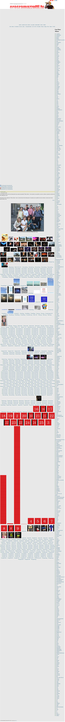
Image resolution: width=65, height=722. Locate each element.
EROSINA (58, 250)
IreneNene (58, 361)
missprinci (58, 488)
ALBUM (23, 24)
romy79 (57, 595)
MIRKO (57, 486)
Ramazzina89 (58, 575)
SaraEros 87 (58, 619)
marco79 (57, 442)
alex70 (57, 54)
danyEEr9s (58, 189)
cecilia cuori (58, 147)
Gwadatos (58, 344)
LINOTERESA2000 (59, 416)
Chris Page (58, 150)
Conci (57, 162)
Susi (57, 655)
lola (56, 421)
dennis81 (57, 198)
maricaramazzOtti (59, 450)
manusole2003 (58, 440)
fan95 (57, 280)
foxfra (57, 296)
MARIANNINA (59, 448)
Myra (57, 499)
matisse (57, 467)
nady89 (57, 502)
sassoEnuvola (58, 622)
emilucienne (58, 220)
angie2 (57, 76)
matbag (57, 466)
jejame (57, 369)
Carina (57, 138)
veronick (57, 698)
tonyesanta (58, 675)
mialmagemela (58, 477)
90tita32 (57, 38)
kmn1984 (57, 399)
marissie (57, 460)
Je (56, 379)
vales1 (57, 688)
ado (56, 46)
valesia (57, 689)
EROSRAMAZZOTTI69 (59, 259)
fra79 (57, 297)
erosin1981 (58, 249)
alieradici (57, 60)
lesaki (57, 412)
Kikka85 (57, 395)
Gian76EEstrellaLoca (59, 320)
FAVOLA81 (58, 286)
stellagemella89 (58, 649)
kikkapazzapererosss (59, 396)
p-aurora (57, 532)
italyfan (57, 363)
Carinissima (58, 140)
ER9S (57, 225)
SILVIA (57, 633)
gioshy (57, 329)
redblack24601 (58, 586)
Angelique (58, 74)
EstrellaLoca (58, 275)
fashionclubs (58, 282)
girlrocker (57, 331)
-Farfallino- (58, 33)
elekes (57, 206)
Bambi (57, 107)
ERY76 (57, 270)
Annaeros (57, 82)
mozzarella (58, 496)
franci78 (57, 298)
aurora (57, 103)
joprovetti (57, 380)
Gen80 (57, 314)
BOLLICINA (58, 127)
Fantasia (57, 281)
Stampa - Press (46, 26)
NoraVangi (58, 525)
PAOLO (57, 536)
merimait (57, 475)
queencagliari (58, 567)
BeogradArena (58, 118)
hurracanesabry (58, 351)
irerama (57, 362)
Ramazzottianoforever (59, 579)
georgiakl (57, 315)
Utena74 (57, 678)
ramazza (57, 574)
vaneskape (58, 693)
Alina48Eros (58, 62)
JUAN (57, 383)
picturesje (57, 553)
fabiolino (57, 277)
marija (57, 453)
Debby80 (57, 194)
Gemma (57, 313)
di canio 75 (58, 200)
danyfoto (57, 190)
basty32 (57, 112)
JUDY (57, 385)
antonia (57, 92)
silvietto (57, 634)
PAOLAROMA (59, 535)
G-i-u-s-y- (58, 302)
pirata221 (57, 559)
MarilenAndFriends (59, 455)
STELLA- (58, 645)
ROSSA (57, 602)
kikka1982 (58, 394)
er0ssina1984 (58, 223)
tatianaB (57, 660)
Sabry (57, 607)
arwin (57, 96)
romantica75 (58, 594)
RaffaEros (58, 570)
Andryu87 (58, 70)
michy (57, 481)
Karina (57, 389)
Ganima (57, 308)
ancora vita (58, 68)
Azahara (57, 106)
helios (57, 346)
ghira (57, 319)
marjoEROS (58, 461)
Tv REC (53, 26)
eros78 (57, 238)
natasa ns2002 (58, 505)
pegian (57, 542)
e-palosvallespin (58, 204)
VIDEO (44, 24)
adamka (57, 43)
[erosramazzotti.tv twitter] (55, 0)
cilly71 (57, 152)
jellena (57, 374)
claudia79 (57, 157)
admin (57, 44)
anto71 (57, 90)
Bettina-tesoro (58, 119)
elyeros (57, 212)
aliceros (57, 58)
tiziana (57, 670)
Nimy (57, 516)
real (56, 585)
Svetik (57, 657)
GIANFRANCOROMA (60, 324)
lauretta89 (57, 404)
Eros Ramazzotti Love (59, 266)
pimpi (57, 558)
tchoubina (57, 662)
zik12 (57, 713)
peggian (57, 541)
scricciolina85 (58, 624)
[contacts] (57, 0)
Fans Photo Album (3, 191)
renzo (57, 589)
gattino (57, 309)
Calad (57, 134)
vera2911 (57, 697)
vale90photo (58, 683)
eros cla (57, 264)
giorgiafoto (58, 328)
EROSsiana (58, 260)
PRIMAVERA (58, 563)
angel (57, 71)
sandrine (57, 613)
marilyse (57, 458)
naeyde (57, 503)
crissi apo (57, 172)
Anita (57, 79)
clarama (57, 156)
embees (57, 217)
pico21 (57, 552)
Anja (57, 80)
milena (57, 482)
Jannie (57, 367)
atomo (57, 102)
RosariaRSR (58, 600)
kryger (57, 400)
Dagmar (57, 179)
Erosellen (57, 247)
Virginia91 (58, 703)
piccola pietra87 (58, 551)
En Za (57, 222)
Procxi (57, 564)
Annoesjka (58, 86)
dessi (57, 199)
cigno (57, 151)
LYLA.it (16, 720)
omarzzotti (58, 531)
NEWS (20, 24)
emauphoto (58, 216)
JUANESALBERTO (59, 384)
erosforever (58, 248)
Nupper (57, 526)
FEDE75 (57, 290)
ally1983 (57, 63)
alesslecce (57, 52)
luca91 (57, 427)
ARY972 (57, 98)
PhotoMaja (58, 548)
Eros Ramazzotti (3, 185)
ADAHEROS (58, 42)
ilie (56, 353)
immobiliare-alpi (59, 356)
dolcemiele (58, 201)
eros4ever (57, 233)
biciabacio (58, 122)
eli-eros (57, 209)
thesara (57, 665)
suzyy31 (57, 656)
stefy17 (57, 644)
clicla (57, 160)
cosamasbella (58, 167)
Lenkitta (57, 410)
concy (57, 163)
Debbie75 (57, 193)
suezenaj (57, 654)
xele (57, 708)
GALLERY (33, 24)
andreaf (57, 69)
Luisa (57, 431)
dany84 (57, 188)
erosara (57, 243)
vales (57, 687)
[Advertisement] (32, 16)
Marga (57, 443)
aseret (57, 101)
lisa (56, 417)
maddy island (58, 434)
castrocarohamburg (59, 145)
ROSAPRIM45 (58, 599)
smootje (57, 638)
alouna (57, 64)
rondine (57, 596)
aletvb (57, 53)
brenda (57, 128)
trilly (57, 676)
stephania (57, 651)
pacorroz (57, 534)
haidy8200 (58, 345)
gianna (57, 325)
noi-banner (58, 524)
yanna (57, 709)
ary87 (57, 97)
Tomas (57, 672)
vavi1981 (57, 695)
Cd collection (16, 26)
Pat (56, 537)
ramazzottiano (58, 578)
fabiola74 (57, 276)
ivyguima (57, 364)
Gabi (57, 303)
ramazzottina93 (58, 583)
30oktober (58, 36)
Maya (57, 469)
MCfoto (57, 470)
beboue (57, 113)
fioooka (57, 292)
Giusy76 (57, 335)
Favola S (57, 288)
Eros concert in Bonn (59, 228)
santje (57, 616)
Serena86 (57, 628)
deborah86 (58, 195)
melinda (57, 472)
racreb (57, 568)
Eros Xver (58, 269)
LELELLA (58, 407)
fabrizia (57, 279)
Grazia (57, 341)
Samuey (57, 612)
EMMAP (57, 221)
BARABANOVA (59, 109)
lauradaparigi (58, 402)
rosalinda (57, 597)
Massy (57, 464)
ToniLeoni (58, 673)
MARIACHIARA (59, 445)
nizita (57, 520)
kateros (57, 390)
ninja (57, 518)
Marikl (57, 454)
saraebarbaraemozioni (59, 618)
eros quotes (58, 265)
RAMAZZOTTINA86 (60, 581)
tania (57, 659)
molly (57, 492)
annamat (57, 84)
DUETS (28, 24)
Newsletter (38, 26)
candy (57, 135)
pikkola (57, 557)
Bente (57, 117)
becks (57, 114)
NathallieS (58, 507)
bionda (57, 124)
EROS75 (57, 237)
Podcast (42, 26)
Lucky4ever (58, 428)
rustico (57, 606)
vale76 (57, 681)
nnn (57, 521)
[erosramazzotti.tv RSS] (53, 0)
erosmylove (58, 254)
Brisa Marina (58, 130)
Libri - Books (11, 26)
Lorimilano (58, 423)
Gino (57, 326)
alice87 (57, 57)
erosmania (58, 253)
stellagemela (58, 648)
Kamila (57, 388)
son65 (57, 640)
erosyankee (58, 263)
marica (57, 449)
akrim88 (57, 47)
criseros (57, 168)
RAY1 (57, 584)
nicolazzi (57, 515)
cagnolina (57, 133)
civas (57, 155)
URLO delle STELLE (60, 677)
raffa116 (57, 569)
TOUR (41, 24)
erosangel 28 (58, 242)
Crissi (57, 171)
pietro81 (57, 556)
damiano (57, 183)
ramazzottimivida (59, 580)
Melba (57, 471)
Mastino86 (58, 465)
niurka (57, 519)
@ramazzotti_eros (4, 189)
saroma (57, 621)
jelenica (57, 372)
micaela (57, 478)
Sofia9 (57, 639)
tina (56, 667)
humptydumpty (58, 350)
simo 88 (57, 635)
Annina (57, 85)
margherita (58, 444)
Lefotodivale (58, 406)
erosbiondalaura (58, 244)
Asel (57, 100)
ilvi (56, 355)
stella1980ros (58, 646)
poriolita (57, 562)
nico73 (57, 513)
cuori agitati (58, 177)
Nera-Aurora (58, 510)
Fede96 (57, 291)
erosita (57, 252)
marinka (57, 459)
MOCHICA (58, 491)
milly (57, 483)
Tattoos (51, 26)
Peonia (57, 543)
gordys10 (57, 339)
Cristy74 (57, 176)
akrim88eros (58, 48)
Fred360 (57, 299)
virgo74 (57, 704)
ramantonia (58, 572)
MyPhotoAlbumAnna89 (60, 497)
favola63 (57, 285)
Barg (57, 111)
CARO (57, 141)
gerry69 (57, 318)
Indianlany (58, 357)
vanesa (57, 692)
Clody (57, 161)
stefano (57, 643)
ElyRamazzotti (58, 215)
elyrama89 (58, 214)
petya (57, 546)
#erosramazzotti (9, 185)
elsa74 (57, 211)
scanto (57, 623)
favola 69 (57, 287)
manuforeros (58, 437)
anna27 (57, 81)
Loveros (57, 426)
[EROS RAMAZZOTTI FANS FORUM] (51, 0)
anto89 (57, 91)
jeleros (57, 373)
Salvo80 (57, 611)
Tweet (53, 200)
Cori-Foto (57, 166)
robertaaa (57, 591)
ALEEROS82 (58, 49)
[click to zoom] (5, 241)
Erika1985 (58, 226)
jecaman (57, 368)
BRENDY (58, 129)
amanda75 (58, 65)
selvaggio (57, 627)
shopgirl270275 (58, 632)
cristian (57, 174)
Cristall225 (58, 173)
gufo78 (57, 342)
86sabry (57, 37)
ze (56, 711)
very (57, 699)
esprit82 (57, 271)
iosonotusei (58, 358)
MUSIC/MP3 (37, 24)
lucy (57, 429)
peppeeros (58, 545)
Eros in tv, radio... (22, 26)
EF (56, 205)
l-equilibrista (58, 401)
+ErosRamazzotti (4, 187)
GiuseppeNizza (58, 334)
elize (57, 210)
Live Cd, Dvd (34, 26)
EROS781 (58, 239)
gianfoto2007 (58, 323)
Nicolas (57, 514)
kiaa (57, 393)
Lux (57, 433)
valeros (57, 684)
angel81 (57, 73)
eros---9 (57, 231)
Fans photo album (28, 26)
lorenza (57, 422)
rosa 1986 (57, 601)
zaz (56, 710)
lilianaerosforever (59, 415)
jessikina (57, 377)
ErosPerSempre (58, 255)
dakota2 (57, 182)
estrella (57, 274)
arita (57, 95)
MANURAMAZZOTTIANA (60, 439)
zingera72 (57, 714)
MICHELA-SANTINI (60, 480)
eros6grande (58, 236)
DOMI (57, 203)
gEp (57, 317)
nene (57, 509)
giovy (57, 330)
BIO (26, 24)
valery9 (57, 686)
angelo (57, 75)
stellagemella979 (59, 650)
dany (57, 184)
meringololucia (58, 476)
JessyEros (57, 378)
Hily (57, 347)
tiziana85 (57, 671)
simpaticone (58, 637)
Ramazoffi (58, 573)
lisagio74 (57, 418)
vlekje (57, 705)
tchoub (57, 661)
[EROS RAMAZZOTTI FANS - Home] (20, 8)
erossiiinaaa (58, 261)
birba (57, 125)
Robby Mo (58, 590)
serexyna (57, 629)
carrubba (57, 144)
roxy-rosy (57, 605)
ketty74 (57, 391)
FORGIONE (58, 293)
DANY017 (58, 187)
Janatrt (57, 366)
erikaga (57, 227)
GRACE (57, 340)
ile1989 (57, 352)
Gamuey (57, 307)
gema (57, 312)
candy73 (57, 136)
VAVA (57, 694)
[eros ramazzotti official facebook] (56, 0)
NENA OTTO (58, 508)
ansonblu (57, 87)
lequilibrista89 (58, 411)
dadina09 (57, 178)
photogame (58, 547)
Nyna (57, 529)
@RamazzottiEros (4, 186)
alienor (57, 59)
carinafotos (58, 139)
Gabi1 (57, 304)
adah (57, 41)
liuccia (57, 420)
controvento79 (58, 165)
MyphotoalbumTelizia (59, 498)
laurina (57, 405)
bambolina (58, 108)
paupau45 (57, 540)
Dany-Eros (58, 185)
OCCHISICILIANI (59, 530)
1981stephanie (58, 35)
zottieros (57, 715)
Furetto (57, 301)
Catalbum (57, 146)
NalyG (57, 504)
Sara (57, 617)
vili (56, 700)
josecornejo (58, 382)
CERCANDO (58, 149)
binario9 (57, 123)
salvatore (57, 610)
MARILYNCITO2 (59, 456)
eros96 (57, 241)
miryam (57, 487)
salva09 (57, 608)
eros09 (57, 232)
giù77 (57, 336)
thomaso (57, 666)
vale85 (57, 682)
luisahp (57, 432)
